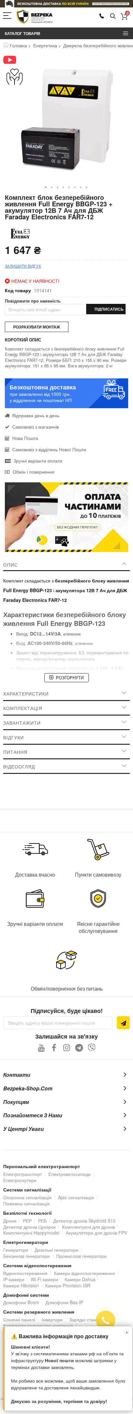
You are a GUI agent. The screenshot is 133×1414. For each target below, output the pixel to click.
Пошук (112, 16)
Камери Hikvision (21, 1285)
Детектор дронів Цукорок (29, 1227)
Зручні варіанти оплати (38, 460)
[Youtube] (41, 1047)
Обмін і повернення (34, 471)
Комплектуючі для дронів (88, 1227)
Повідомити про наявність (33, 301)
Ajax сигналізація (76, 1197)
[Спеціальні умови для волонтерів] (14, 76)
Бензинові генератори (26, 1256)
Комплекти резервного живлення (38, 1325)
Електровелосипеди (69, 1174)
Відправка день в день (35, 415)
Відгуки (13, 737)
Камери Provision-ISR (67, 1285)
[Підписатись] (123, 1022)
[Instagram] (67, 1047)
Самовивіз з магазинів (35, 426)
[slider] (66, 3)
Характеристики (26, 693)
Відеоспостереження (25, 1273)
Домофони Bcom (21, 1302)
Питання (15, 752)
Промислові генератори (81, 1256)
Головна (18, 45)
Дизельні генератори (56, 1250)
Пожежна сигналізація (26, 1203)
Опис (10, 564)
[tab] (66, 564)
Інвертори (52, 1319)
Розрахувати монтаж (36, 327)
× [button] (127, 1331)
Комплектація (22, 708)
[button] (46, 187)
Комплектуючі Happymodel (31, 1232)
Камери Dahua (80, 1279)
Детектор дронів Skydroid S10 (84, 1220)
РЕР (27, 1220)
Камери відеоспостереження (84, 1273)
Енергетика (45, 45)
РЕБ (42, 1220)
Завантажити (22, 722)
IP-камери (13, 1279)
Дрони (9, 1220)
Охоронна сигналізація (27, 1197)
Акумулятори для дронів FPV (96, 1232)
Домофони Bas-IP (64, 1302)
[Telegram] (79, 1047)
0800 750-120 (101, 15)
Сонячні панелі (19, 1319)
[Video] (14, 60)
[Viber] (92, 1047)
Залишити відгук (23, 266)
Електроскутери (19, 1180)
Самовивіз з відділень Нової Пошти (49, 449)
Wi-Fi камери (44, 1279)
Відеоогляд (19, 766)
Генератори (15, 1250)
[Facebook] (54, 1047)
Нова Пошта (25, 438)
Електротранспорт (22, 1174)
